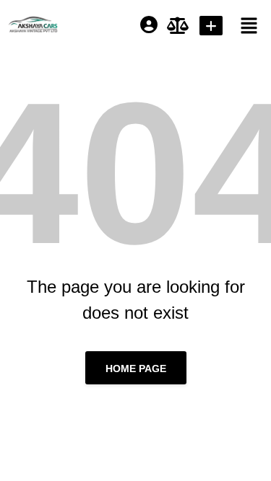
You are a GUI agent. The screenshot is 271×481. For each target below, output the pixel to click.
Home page (136, 368)
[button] (243, 25)
